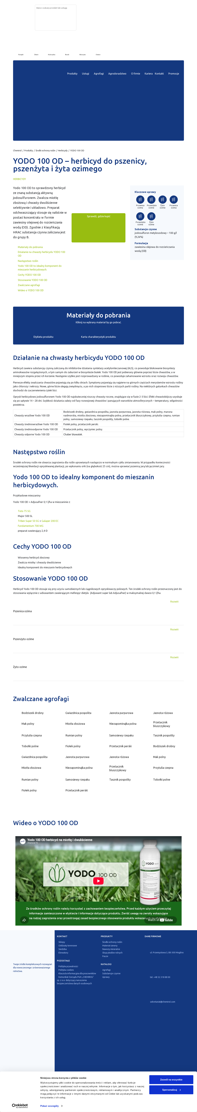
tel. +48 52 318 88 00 (160, 977)
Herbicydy (63, 150)
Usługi (85, 73)
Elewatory (63, 952)
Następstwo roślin (28, 261)
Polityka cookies (66, 970)
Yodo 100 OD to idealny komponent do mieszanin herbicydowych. (40, 267)
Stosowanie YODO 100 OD (32, 280)
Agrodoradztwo (117, 73)
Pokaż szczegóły (49, 1106)
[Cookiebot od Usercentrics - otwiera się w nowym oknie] (19, 1106)
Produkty (72, 73)
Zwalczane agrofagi (29, 285)
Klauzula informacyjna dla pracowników (77, 973)
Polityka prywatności (68, 966)
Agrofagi (99, 73)
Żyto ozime (162, 206)
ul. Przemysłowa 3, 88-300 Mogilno (167, 952)
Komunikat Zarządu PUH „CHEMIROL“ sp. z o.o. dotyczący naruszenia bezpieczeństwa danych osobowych (75, 980)
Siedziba (62, 949)
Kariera (149, 73)
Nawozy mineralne (111, 949)
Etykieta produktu (43, 336)
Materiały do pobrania (30, 247)
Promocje (173, 73)
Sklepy (61, 942)
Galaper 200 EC (50, 521)
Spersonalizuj (169, 1089)
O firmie (135, 73)
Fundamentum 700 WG (30, 525)
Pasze (105, 956)
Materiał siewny (109, 945)
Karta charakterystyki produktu (98, 336)
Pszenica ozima (140, 206)
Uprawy (106, 977)
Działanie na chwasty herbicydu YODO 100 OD (41, 254)
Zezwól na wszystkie (171, 1079)
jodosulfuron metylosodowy (151, 233)
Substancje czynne (111, 973)
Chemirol (17, 150)
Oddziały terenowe (67, 945)
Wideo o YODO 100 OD (31, 290)
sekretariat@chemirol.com (162, 1002)
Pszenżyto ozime (151, 206)
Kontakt (159, 73)
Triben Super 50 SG (28, 521)
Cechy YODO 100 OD (29, 274)
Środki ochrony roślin (45, 150)
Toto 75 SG (24, 511)
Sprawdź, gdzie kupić (98, 216)
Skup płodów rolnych (112, 952)
